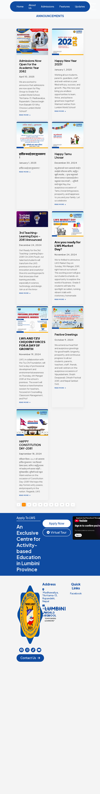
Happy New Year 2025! (66, 62)
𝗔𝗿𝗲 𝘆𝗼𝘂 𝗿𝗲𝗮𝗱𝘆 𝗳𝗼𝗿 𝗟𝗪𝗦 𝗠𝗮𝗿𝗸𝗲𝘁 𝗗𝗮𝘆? (68, 245)
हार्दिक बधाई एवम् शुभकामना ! (32, 155)
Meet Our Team (93, 6)
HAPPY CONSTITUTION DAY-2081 (30, 445)
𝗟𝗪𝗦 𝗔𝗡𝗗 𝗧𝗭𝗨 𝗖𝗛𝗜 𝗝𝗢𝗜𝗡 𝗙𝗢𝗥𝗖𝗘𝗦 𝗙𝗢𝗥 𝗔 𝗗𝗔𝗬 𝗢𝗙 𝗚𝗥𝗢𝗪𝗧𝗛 (32, 344)
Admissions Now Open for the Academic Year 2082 (30, 66)
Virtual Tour (59, 532)
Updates (80, 6)
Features (64, 6)
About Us (32, 7)
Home (20, 6)
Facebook (76, 593)
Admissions (47, 6)
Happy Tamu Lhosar (63, 155)
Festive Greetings (66, 334)
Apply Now (56, 523)
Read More (24, 115)
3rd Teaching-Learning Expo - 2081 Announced (30, 236)
